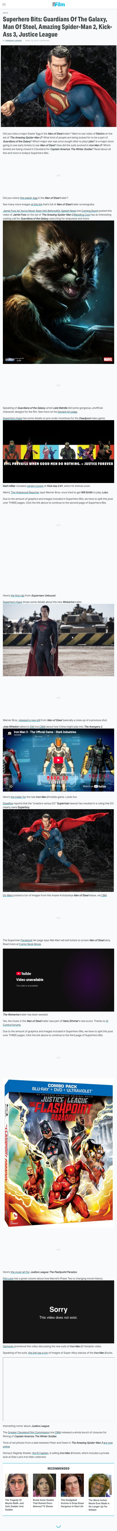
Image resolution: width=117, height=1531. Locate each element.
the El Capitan (40, 1453)
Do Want (8, 895)
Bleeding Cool (82, 214)
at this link (36, 204)
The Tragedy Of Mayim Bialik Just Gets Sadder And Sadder (14, 1505)
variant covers (35, 486)
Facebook (26, 940)
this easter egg (28, 198)
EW (32, 726)
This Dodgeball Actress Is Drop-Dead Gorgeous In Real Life (72, 1503)
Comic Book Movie (30, 944)
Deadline (8, 803)
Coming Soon (89, 210)
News (5, 13)
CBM (42, 726)
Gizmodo (8, 1346)
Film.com (8, 1278)
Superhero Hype (12, 418)
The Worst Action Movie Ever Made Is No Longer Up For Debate (99, 1505)
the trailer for (18, 797)
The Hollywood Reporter (25, 492)
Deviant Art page (67, 411)
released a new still (29, 720)
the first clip (17, 595)
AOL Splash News (66, 210)
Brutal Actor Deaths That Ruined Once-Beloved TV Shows (43, 1503)
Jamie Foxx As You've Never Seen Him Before (29, 210)
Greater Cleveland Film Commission (29, 1432)
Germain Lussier (14, 41)
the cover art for (20, 1272)
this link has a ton (38, 1352)
